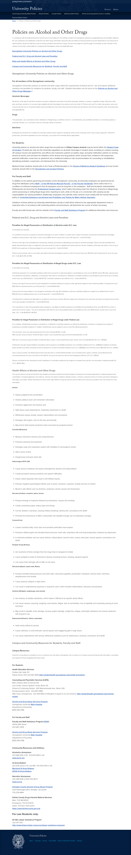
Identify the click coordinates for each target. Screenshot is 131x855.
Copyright (38, 841)
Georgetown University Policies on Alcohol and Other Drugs (37, 51)
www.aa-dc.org (18, 758)
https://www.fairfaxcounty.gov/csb (26, 808)
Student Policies (44, 14)
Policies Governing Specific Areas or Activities (96, 14)
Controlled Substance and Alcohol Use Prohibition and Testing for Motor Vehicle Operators (57, 197)
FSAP (46, 722)
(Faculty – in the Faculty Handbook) (78, 184)
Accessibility (52, 841)
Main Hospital (36, 704)
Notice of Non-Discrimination (66, 841)
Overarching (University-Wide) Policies (24, 14)
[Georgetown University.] (22, 1)
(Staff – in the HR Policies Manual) (49, 184)
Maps (31, 841)
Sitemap (79, 841)
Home (14, 21)
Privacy (45, 841)
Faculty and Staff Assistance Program (69, 210)
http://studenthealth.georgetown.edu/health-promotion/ (62, 675)
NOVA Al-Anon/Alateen (22, 771)
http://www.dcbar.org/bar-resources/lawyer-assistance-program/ (38, 825)
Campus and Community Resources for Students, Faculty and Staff (39, 66)
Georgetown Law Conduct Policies (49, 169)
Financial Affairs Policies (19, 18)
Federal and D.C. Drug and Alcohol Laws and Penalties (34, 56)
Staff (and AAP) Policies (71, 14)
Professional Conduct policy (49, 189)
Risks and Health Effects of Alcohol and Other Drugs (33, 61)
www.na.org (17, 782)
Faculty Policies (56, 14)
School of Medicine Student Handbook (89, 166)
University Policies (27, 9)
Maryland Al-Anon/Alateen (23, 768)
